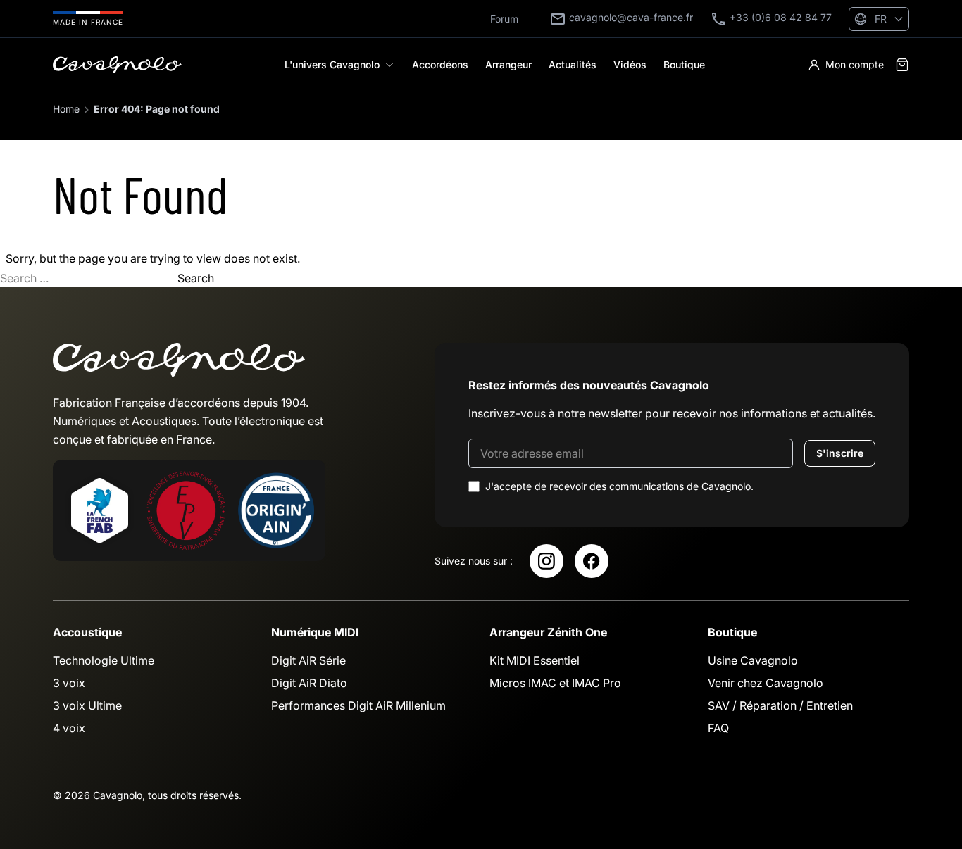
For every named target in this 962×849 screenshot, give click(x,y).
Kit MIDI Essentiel (534, 660)
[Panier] (902, 65)
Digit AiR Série (308, 660)
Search (195, 278)
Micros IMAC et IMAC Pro (555, 683)
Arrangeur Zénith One (548, 632)
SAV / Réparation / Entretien (780, 705)
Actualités (572, 64)
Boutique (684, 64)
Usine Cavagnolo (753, 660)
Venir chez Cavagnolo (765, 683)
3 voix (69, 683)
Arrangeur (508, 64)
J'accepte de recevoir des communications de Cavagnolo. (619, 486)
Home (66, 109)
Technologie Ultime (103, 660)
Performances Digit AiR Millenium (358, 705)
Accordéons (440, 64)
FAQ (718, 728)
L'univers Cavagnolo (332, 64)
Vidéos (629, 64)
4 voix (69, 728)
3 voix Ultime (87, 705)
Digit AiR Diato (309, 683)
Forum (504, 19)
